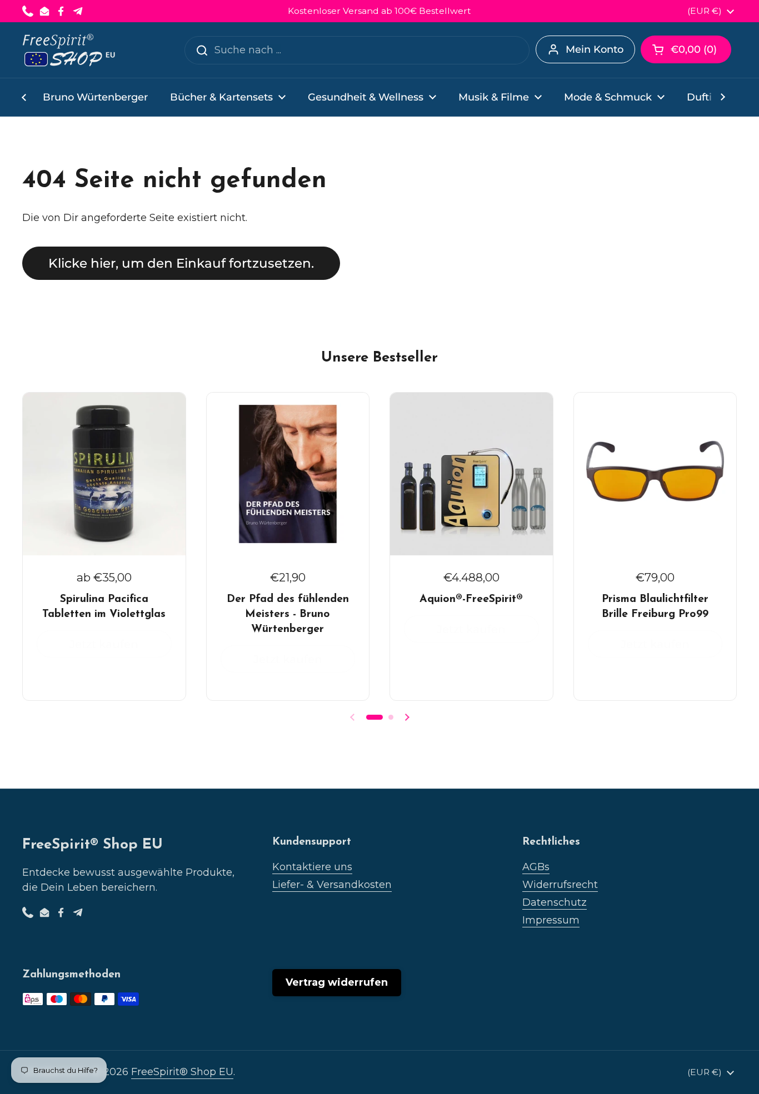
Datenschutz (554, 902)
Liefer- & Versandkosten (332, 885)
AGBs (536, 867)
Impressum (551, 920)
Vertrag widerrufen (337, 982)
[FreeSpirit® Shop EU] (69, 50)
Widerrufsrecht (560, 885)
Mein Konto (594, 49)
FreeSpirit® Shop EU (182, 1072)
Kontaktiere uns (312, 867)
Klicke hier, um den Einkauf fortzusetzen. (181, 263)
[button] (686, 49)
